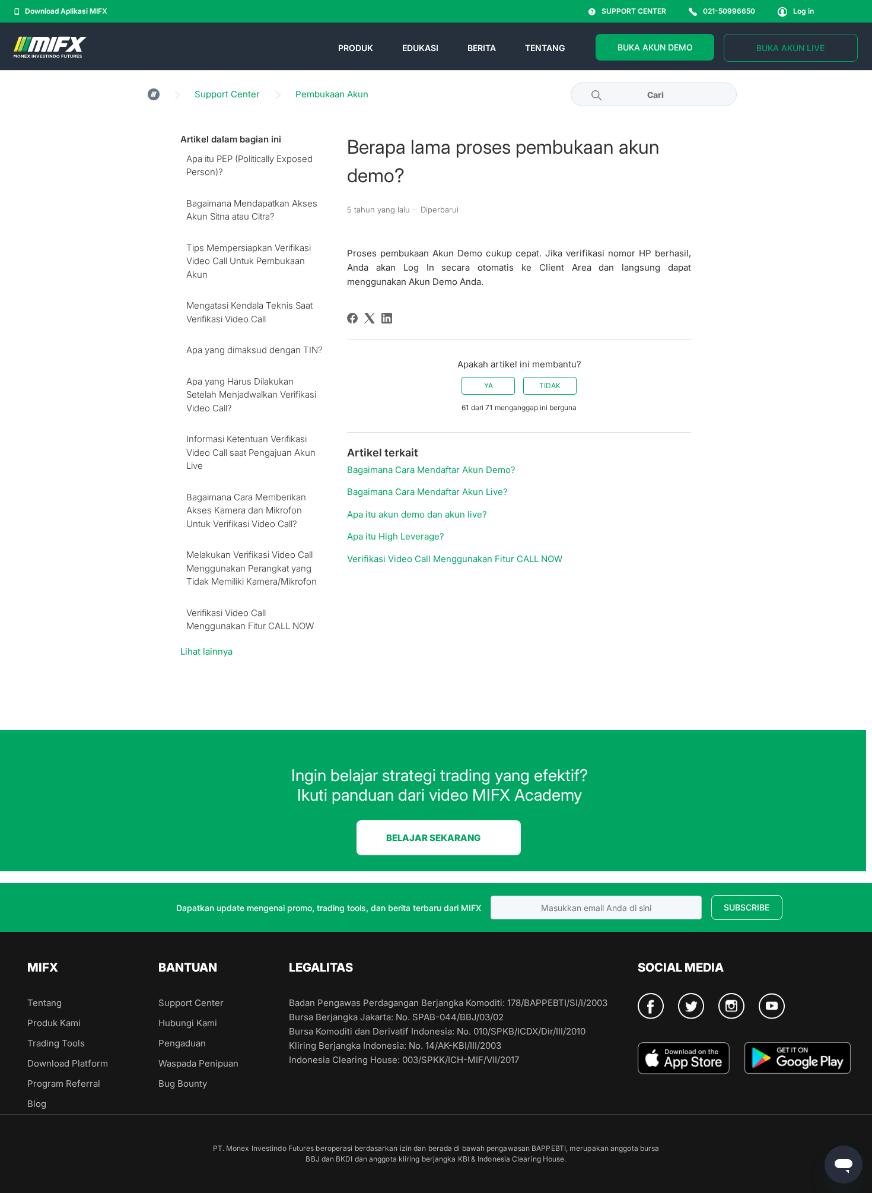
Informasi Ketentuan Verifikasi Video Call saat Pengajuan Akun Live (251, 452)
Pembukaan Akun (331, 94)
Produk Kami (54, 1023)
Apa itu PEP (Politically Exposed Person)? (249, 165)
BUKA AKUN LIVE (790, 48)
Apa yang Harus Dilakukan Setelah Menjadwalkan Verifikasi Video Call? (251, 395)
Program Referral (63, 1083)
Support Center (227, 94)
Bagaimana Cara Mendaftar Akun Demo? (431, 469)
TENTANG (545, 48)
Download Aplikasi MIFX (66, 11)
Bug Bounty (182, 1083)
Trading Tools (56, 1043)
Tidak (550, 385)
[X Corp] (369, 318)
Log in (803, 11)
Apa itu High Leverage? (395, 536)
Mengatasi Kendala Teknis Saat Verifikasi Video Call (249, 312)
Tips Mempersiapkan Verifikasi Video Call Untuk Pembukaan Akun (248, 261)
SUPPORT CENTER (634, 11)
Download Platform (67, 1063)
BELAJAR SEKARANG (433, 837)
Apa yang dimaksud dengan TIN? (254, 350)
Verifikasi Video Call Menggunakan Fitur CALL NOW (250, 619)
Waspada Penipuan (198, 1063)
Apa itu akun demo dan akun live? (417, 514)
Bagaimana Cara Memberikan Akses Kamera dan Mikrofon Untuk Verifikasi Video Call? (246, 510)
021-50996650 (729, 11)
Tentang (44, 1002)
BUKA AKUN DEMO (655, 47)
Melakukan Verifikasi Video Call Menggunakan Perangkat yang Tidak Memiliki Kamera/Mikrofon (251, 568)
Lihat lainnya (206, 651)
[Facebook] (352, 318)
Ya (488, 385)
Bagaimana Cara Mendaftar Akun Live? (427, 491)
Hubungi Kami (187, 1023)
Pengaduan (182, 1043)
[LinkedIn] (386, 318)
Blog (36, 1103)
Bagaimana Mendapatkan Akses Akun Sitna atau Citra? (251, 210)
